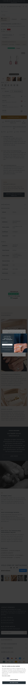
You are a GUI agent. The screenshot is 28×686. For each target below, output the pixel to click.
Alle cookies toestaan (14, 682)
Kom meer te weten (6, 675)
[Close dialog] (26, 334)
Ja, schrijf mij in (7, 344)
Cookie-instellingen (14, 679)
